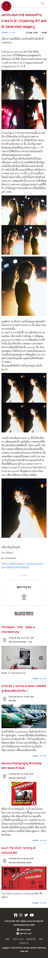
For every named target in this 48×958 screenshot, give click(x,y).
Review (23, 575)
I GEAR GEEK (24, 951)
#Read (29, 862)
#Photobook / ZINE (24, 641)
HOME (7, 939)
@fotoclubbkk (25, 929)
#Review (12, 641)
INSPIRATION (31, 939)
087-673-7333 (25, 933)
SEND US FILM (18, 939)
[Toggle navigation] (42, 3)
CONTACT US (24, 943)
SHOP (41, 939)
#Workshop (21, 777)
